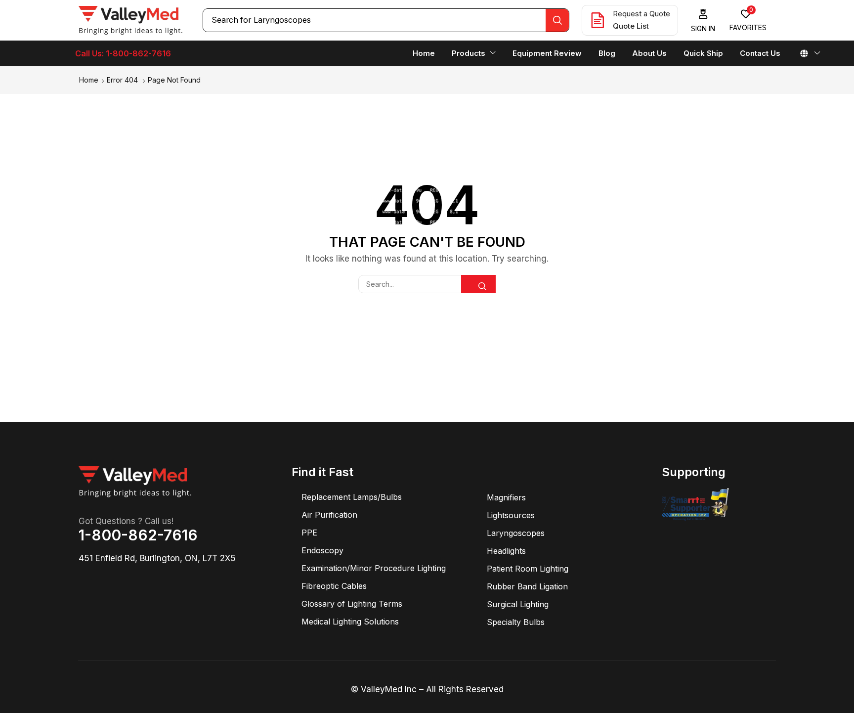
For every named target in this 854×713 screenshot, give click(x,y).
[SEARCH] (478, 284)
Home (88, 80)
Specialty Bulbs (516, 622)
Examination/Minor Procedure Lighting (373, 568)
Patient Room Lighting (527, 569)
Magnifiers (506, 497)
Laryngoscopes (516, 533)
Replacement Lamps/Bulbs (351, 497)
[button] (703, 20)
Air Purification (329, 515)
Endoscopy (322, 550)
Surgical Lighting (518, 604)
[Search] (557, 20)
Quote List (631, 26)
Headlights (506, 551)
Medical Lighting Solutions (350, 621)
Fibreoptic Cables (334, 586)
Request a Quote (641, 13)
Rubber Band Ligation (527, 586)
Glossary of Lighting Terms (351, 604)
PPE (309, 532)
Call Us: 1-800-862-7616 (123, 53)
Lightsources (511, 515)
